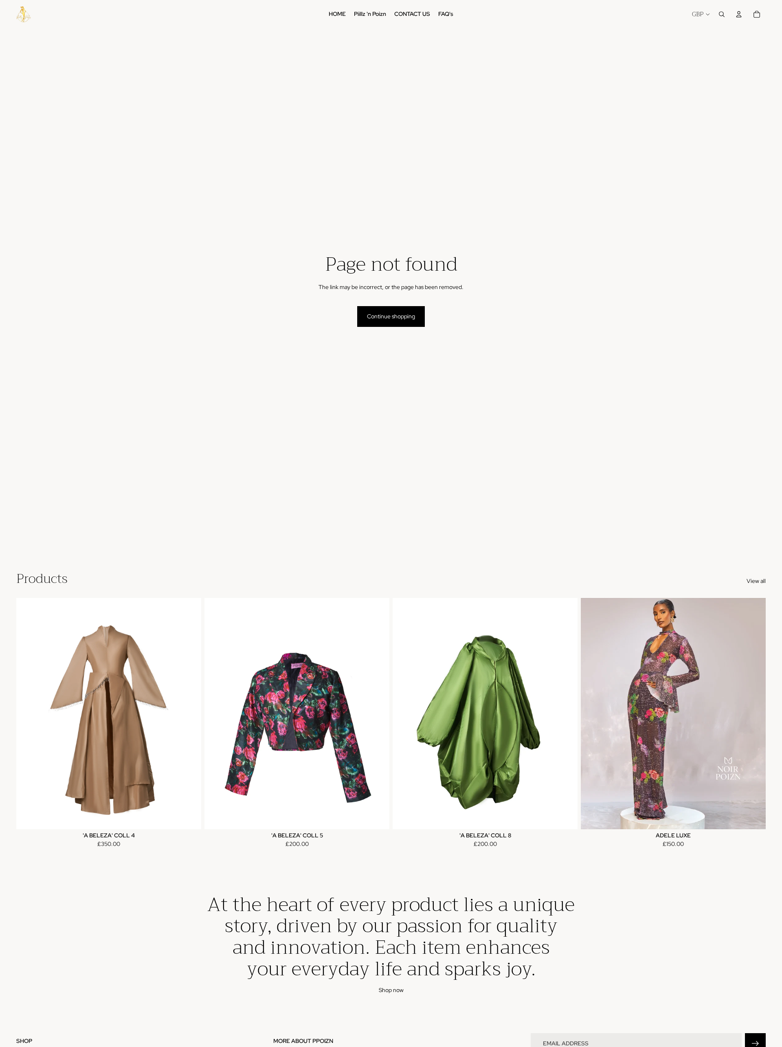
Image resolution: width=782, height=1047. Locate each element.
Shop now (391, 990)
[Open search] (722, 14)
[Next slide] (189, 714)
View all (756, 581)
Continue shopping (391, 316)
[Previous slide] (28, 714)
